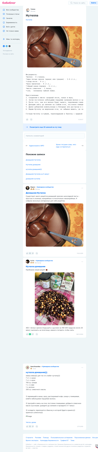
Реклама (38, 437)
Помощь (46, 437)
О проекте (29, 437)
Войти (93, 3)
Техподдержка (7, 50)
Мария (32, 187)
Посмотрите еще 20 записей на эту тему (45, 127)
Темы (72, 440)
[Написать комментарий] (54, 135)
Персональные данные (82, 437)
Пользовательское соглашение (62, 437)
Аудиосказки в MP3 (36, 146)
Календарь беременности (49, 440)
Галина (33, 9)
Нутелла (29, 20)
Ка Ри (32, 260)
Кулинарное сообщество (45, 187)
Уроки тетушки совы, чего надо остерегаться (66, 146)
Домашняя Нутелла (33, 160)
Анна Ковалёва (35, 366)
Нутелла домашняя (33, 165)
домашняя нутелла (33, 179)
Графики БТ (64, 440)
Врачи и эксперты (32, 440)
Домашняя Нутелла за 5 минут (37, 174)
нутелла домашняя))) (34, 169)
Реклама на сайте (8, 54)
